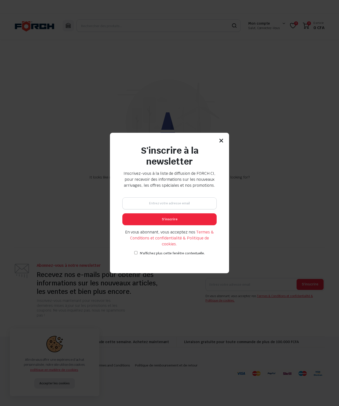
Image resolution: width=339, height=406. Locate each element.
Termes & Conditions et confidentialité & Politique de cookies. (172, 238)
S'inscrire (169, 219)
